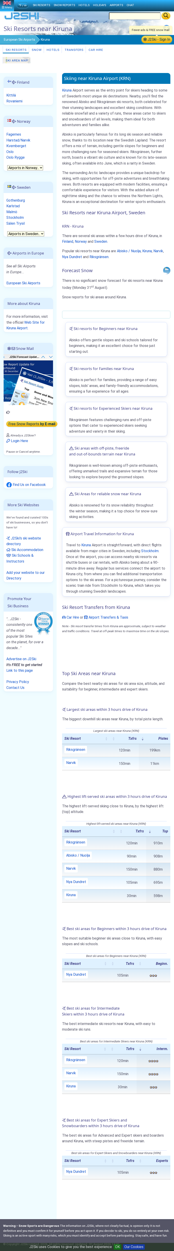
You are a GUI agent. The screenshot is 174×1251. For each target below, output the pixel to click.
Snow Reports (64, 5)
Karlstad (13, 206)
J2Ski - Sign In (158, 39)
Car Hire (95, 50)
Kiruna (67, 90)
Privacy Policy (17, 682)
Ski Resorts (16, 50)
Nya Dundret (72, 257)
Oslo (10, 152)
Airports (116, 5)
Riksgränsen (99, 257)
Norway (81, 241)
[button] (106, 738)
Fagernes (13, 134)
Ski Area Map (16, 60)
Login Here (19, 441)
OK (117, 1247)
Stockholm (150, 551)
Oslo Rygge (15, 157)
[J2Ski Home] (22, 19)
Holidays (99, 5)
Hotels (53, 50)
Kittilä (11, 95)
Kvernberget (16, 146)
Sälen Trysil (15, 223)
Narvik (158, 251)
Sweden (100, 241)
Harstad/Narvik (18, 140)
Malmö (11, 212)
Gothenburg (15, 200)
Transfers (74, 50)
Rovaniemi (14, 101)
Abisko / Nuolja (129, 251)
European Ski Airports (19, 39)
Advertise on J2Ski (21, 659)
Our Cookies (133, 1247)
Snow (36, 50)
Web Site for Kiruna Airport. (25, 325)
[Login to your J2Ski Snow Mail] (28, 379)
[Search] (166, 15)
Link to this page (19, 670)
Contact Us (15, 688)
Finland (67, 241)
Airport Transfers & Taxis (108, 617)
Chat (130, 5)
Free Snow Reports (31, 424)
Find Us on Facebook (29, 485)
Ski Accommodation (26, 550)
